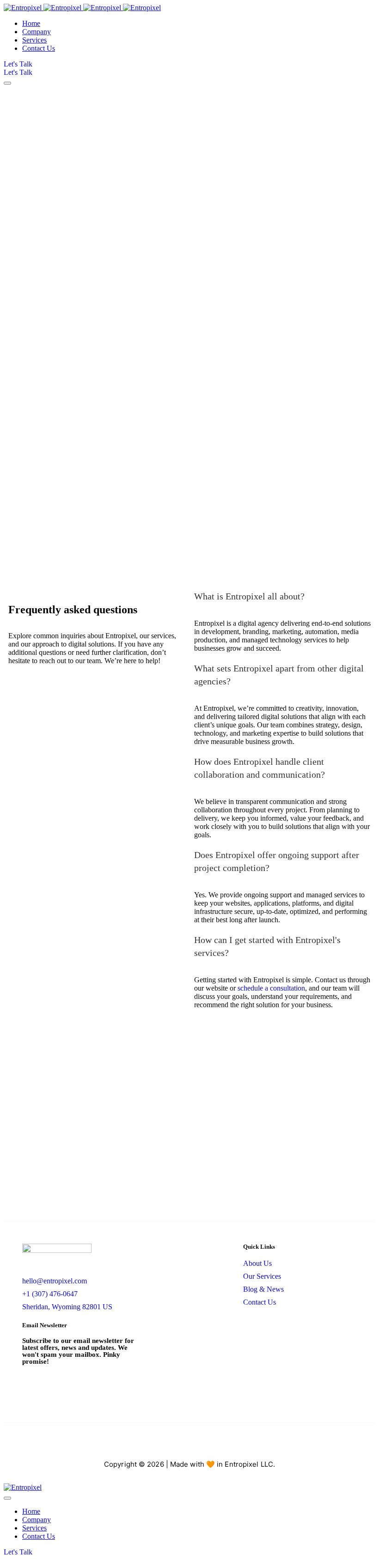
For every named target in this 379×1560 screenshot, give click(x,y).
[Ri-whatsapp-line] (237, 1445)
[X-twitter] (189, 1445)
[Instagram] (165, 1445)
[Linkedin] (213, 1445)
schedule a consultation (271, 988)
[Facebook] (141, 1445)
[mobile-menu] (7, 83)
